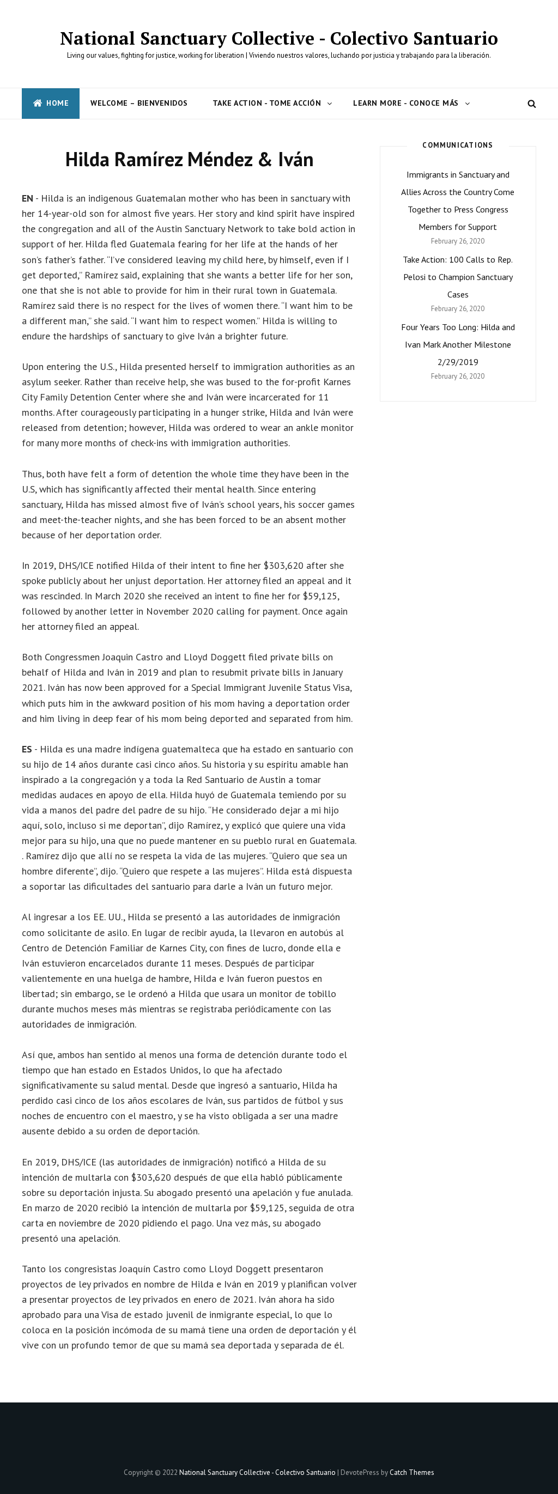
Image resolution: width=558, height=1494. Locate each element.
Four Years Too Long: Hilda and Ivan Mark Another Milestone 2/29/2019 (458, 344)
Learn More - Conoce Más (406, 103)
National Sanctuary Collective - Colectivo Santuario (279, 38)
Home (57, 103)
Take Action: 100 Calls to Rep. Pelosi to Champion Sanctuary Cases (458, 277)
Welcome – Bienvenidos (139, 103)
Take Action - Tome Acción (267, 103)
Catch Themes (412, 1472)
